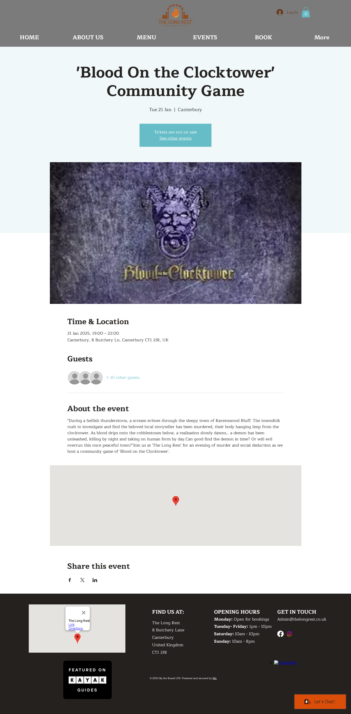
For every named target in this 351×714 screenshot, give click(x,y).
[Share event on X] (82, 580)
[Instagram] (289, 634)
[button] (305, 12)
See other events (175, 138)
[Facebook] (280, 634)
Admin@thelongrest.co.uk (301, 619)
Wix (215, 678)
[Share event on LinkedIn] (95, 580)
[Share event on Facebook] (69, 580)
